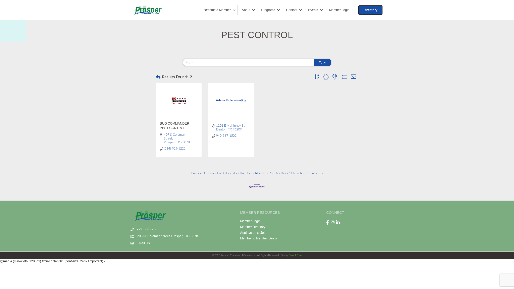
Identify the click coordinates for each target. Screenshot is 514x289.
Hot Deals (246, 173)
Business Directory (202, 173)
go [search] (324, 62)
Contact (291, 10)
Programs (268, 10)
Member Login (339, 10)
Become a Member (217, 10)
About (246, 10)
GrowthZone (295, 255)
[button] (158, 77)
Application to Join (253, 232)
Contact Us (316, 173)
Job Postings (298, 173)
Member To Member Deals (271, 173)
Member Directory (252, 227)
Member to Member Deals (258, 238)
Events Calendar (227, 173)
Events (313, 10)
